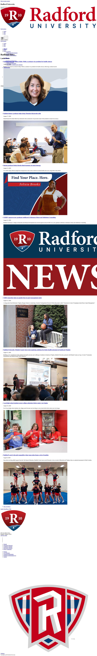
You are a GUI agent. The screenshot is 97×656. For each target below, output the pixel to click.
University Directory (8, 545)
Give (4, 34)
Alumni (5, 544)
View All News (6, 506)
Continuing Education (11, 63)
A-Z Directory (6, 553)
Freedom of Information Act (9, 555)
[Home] (48, 27)
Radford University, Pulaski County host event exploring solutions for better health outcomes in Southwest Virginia (36, 350)
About (5, 49)
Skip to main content (5, 1)
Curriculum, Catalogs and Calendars (14, 64)
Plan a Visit (8, 509)
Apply (4, 31)
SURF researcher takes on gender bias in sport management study (22, 298)
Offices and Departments (11, 53)
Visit (4, 32)
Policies (5, 551)
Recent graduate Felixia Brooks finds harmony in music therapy (22, 165)
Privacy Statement (7, 549)
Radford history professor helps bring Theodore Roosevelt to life (22, 113)
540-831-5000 (4, 535)
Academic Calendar (7, 546)
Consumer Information (8, 554)
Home (4, 49)
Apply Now (3, 509)
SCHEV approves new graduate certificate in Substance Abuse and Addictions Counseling (29, 217)
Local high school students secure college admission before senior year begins (25, 403)
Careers (5, 556)
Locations (8, 51)
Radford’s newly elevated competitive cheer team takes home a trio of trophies (25, 455)
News (4, 51)
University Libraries (7, 548)
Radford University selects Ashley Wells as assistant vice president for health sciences (27, 61)
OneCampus (3, 29)
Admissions (6, 67)
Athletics (3, 653)
